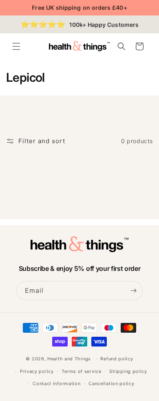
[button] (16, 46)
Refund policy (116, 359)
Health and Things (69, 359)
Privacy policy (37, 371)
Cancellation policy (111, 383)
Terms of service (81, 371)
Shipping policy (128, 371)
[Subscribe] (133, 290)
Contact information (56, 383)
